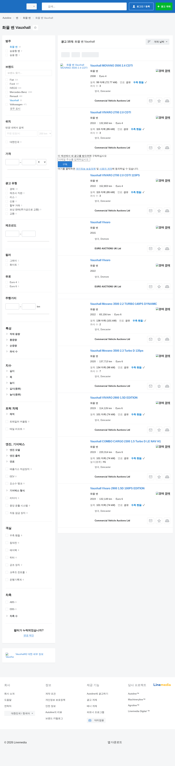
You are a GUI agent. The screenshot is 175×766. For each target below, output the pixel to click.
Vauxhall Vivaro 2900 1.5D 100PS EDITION (117, 488)
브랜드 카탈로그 (54, 718)
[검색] (45, 6)
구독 (65, 164)
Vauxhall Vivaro (100, 222)
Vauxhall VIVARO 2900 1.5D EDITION (114, 397)
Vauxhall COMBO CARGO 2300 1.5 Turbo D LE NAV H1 (125, 441)
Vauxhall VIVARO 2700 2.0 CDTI (110, 112)
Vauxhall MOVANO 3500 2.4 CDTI (111, 65)
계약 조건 (50, 693)
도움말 (7, 699)
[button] (159, 101)
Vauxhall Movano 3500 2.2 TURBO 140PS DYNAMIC (123, 303)
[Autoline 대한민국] (13, 6)
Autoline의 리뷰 (53, 712)
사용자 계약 (105, 168)
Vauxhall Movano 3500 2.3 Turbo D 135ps (116, 350)
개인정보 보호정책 (86, 168)
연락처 (7, 706)
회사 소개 (9, 693)
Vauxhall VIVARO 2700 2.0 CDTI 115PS (115, 175)
